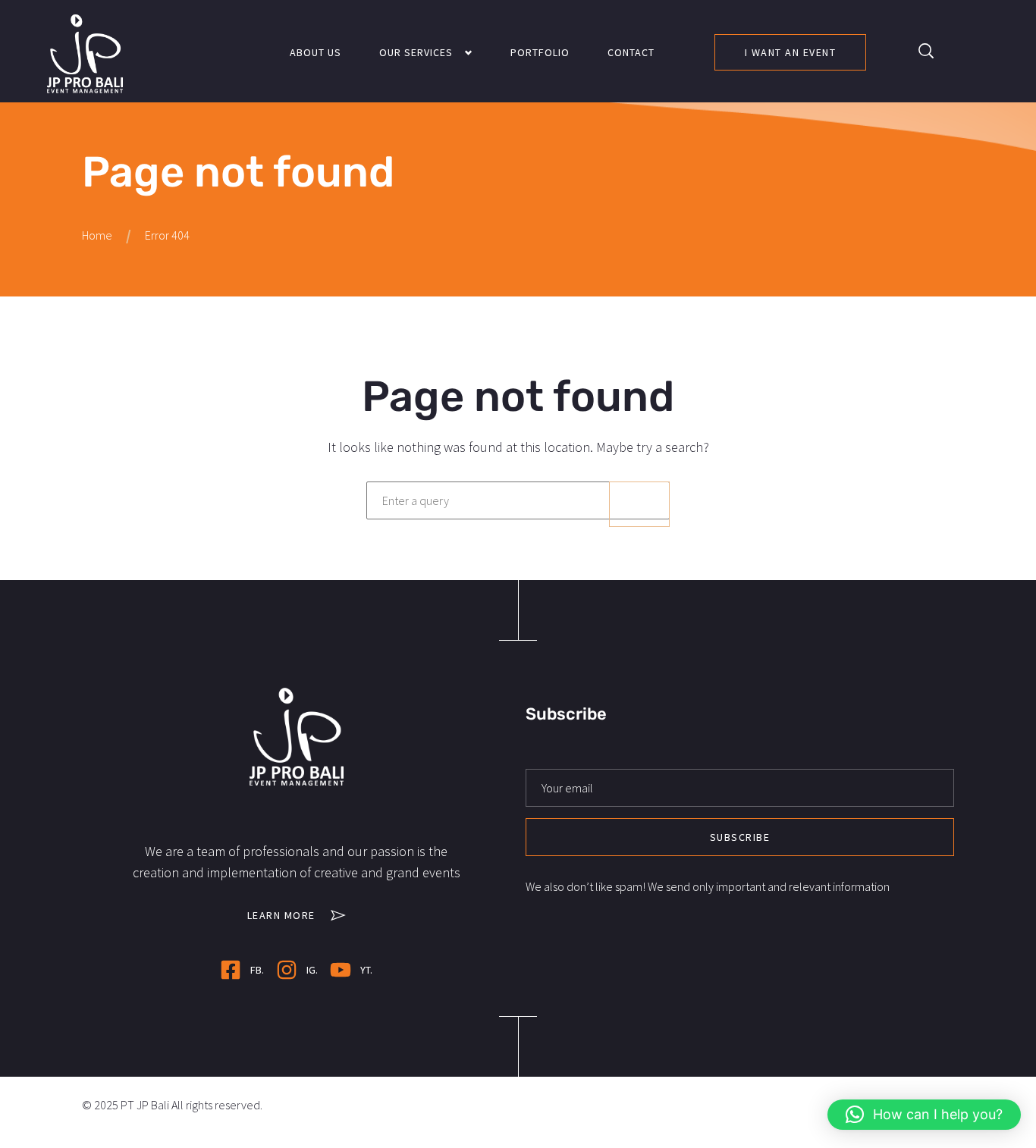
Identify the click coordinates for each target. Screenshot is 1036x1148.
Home (97, 235)
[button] (926, 50)
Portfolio (540, 52)
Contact (631, 52)
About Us (315, 52)
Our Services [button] (416, 52)
